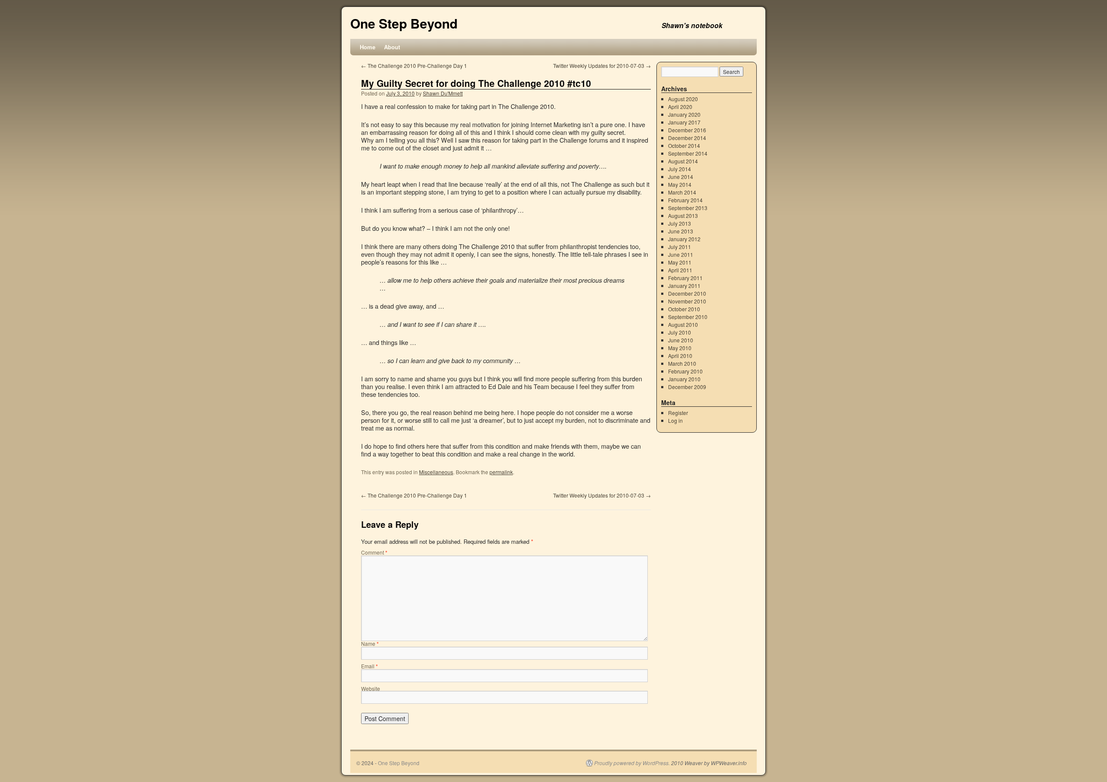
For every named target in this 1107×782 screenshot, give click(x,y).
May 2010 (679, 347)
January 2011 (684, 285)
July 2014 (679, 168)
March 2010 (682, 363)
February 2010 (685, 371)
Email (369, 666)
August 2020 (683, 98)
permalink (501, 472)
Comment (374, 552)
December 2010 (687, 293)
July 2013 (679, 223)
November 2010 (687, 301)
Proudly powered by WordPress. (632, 763)
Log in (675, 420)
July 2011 (679, 246)
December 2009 (687, 386)
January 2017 (684, 122)
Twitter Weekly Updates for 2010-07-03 (602, 65)
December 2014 (687, 137)
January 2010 (684, 379)
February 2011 (685, 277)
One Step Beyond (404, 23)
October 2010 (684, 309)
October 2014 (684, 145)
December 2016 (687, 130)
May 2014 (679, 184)
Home (367, 47)
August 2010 (683, 324)
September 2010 (687, 316)
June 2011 (680, 254)
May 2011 (679, 262)
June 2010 (680, 340)
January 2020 (684, 114)
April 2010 (680, 355)
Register (678, 412)
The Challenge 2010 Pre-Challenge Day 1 (414, 65)
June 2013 (680, 231)
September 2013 (687, 207)
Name (370, 643)
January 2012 (684, 239)
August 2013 (683, 215)
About (392, 47)
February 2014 (685, 200)
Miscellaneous (436, 472)
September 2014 (687, 153)
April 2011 (680, 270)
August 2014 (683, 161)
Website (370, 688)
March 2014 (682, 192)
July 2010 (679, 332)
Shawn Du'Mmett (443, 93)
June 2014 (680, 176)
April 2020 (680, 106)
